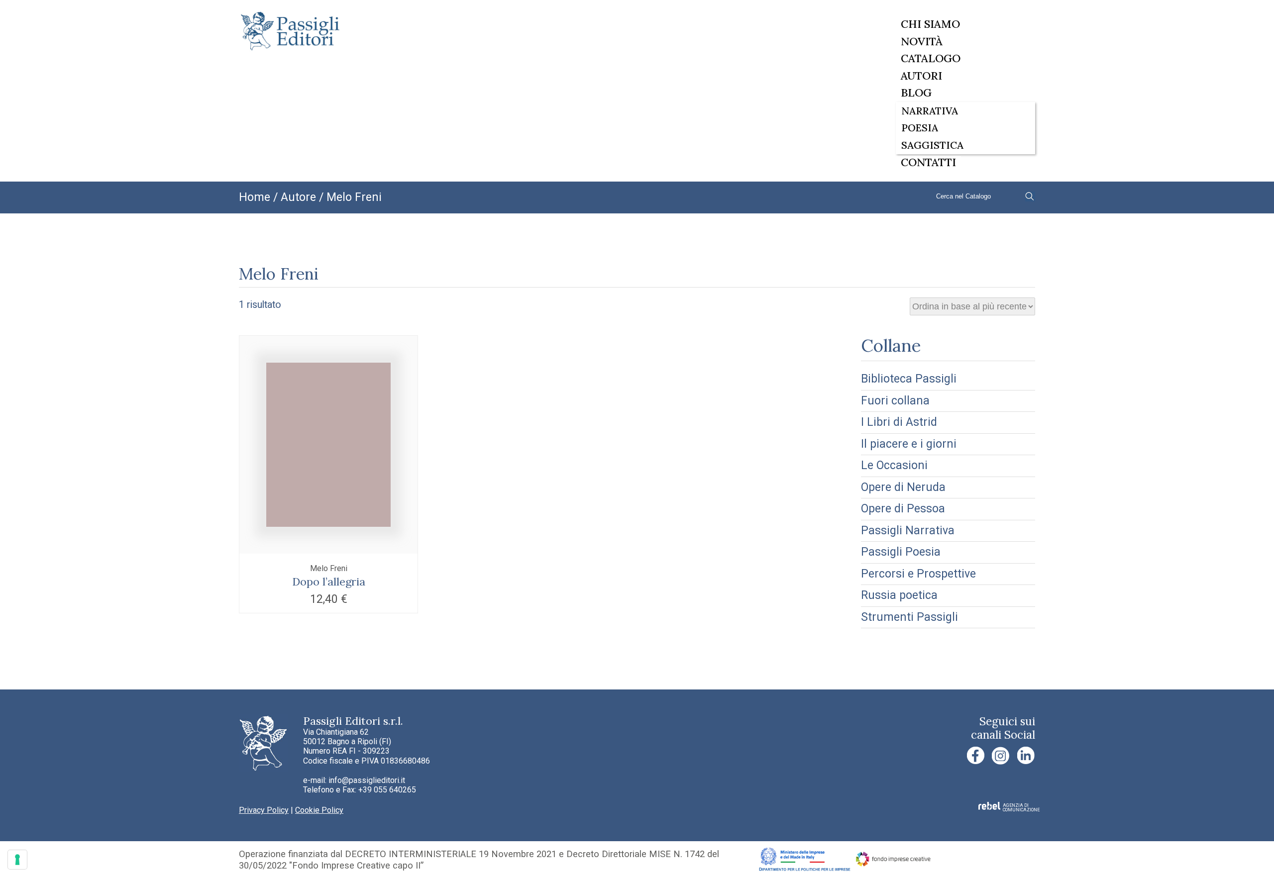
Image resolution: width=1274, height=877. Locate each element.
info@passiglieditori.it (366, 780)
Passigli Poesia (901, 552)
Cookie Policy (319, 810)
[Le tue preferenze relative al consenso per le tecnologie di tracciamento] (17, 859)
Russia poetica (899, 595)
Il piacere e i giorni (908, 444)
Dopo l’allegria (328, 581)
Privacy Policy (264, 810)
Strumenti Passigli (909, 617)
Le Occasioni (894, 465)
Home (254, 197)
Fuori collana (895, 400)
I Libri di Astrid (899, 422)
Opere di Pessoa (903, 508)
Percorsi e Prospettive (918, 574)
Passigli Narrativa (908, 530)
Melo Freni (328, 568)
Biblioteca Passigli (908, 379)
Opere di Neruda (903, 487)
